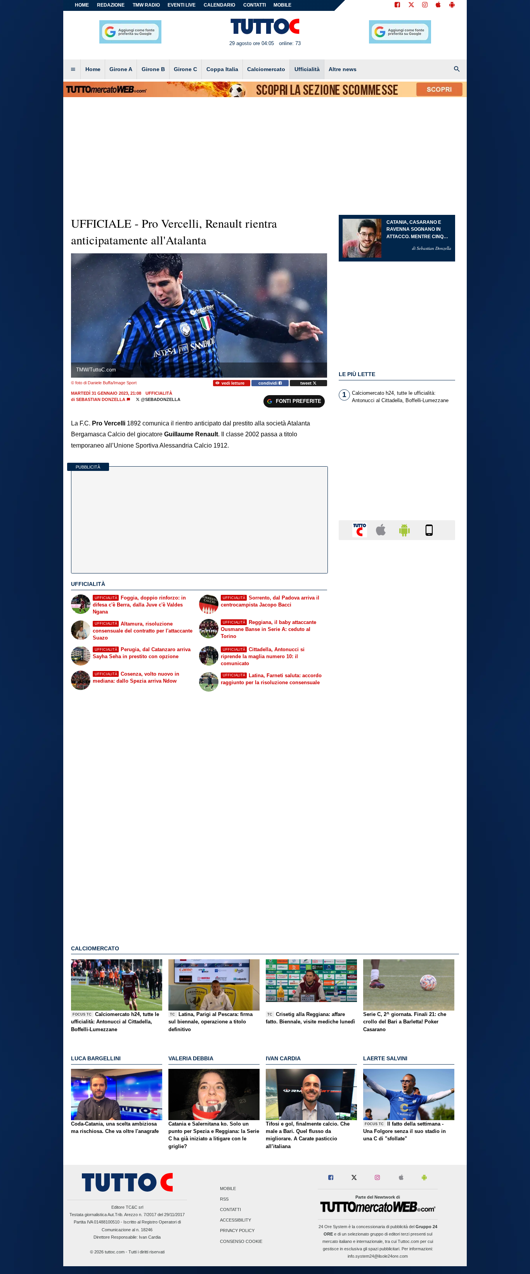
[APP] (360, 530)
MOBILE (282, 5)
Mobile (228, 1188)
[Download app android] (452, 5)
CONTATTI (254, 5)
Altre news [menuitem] (343, 69)
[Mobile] (429, 530)
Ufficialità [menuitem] (307, 69)
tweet (306, 383)
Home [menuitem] (92, 69)
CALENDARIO (219, 5)
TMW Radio (146, 5)
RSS (224, 1199)
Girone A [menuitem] (120, 69)
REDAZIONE (111, 5)
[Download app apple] (438, 5)
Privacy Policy (237, 1231)
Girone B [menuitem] (153, 69)
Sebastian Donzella (100, 399)
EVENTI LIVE (182, 5)
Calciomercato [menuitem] (266, 69)
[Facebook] (397, 5)
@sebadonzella (160, 399)
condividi (268, 383)
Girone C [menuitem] (185, 69)
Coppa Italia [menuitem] (222, 69)
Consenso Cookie (241, 1241)
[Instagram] (425, 5)
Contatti (230, 1210)
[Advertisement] (397, 847)
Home (82, 5)
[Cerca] (457, 69)
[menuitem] (73, 69)
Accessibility (235, 1220)
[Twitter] (411, 5)
